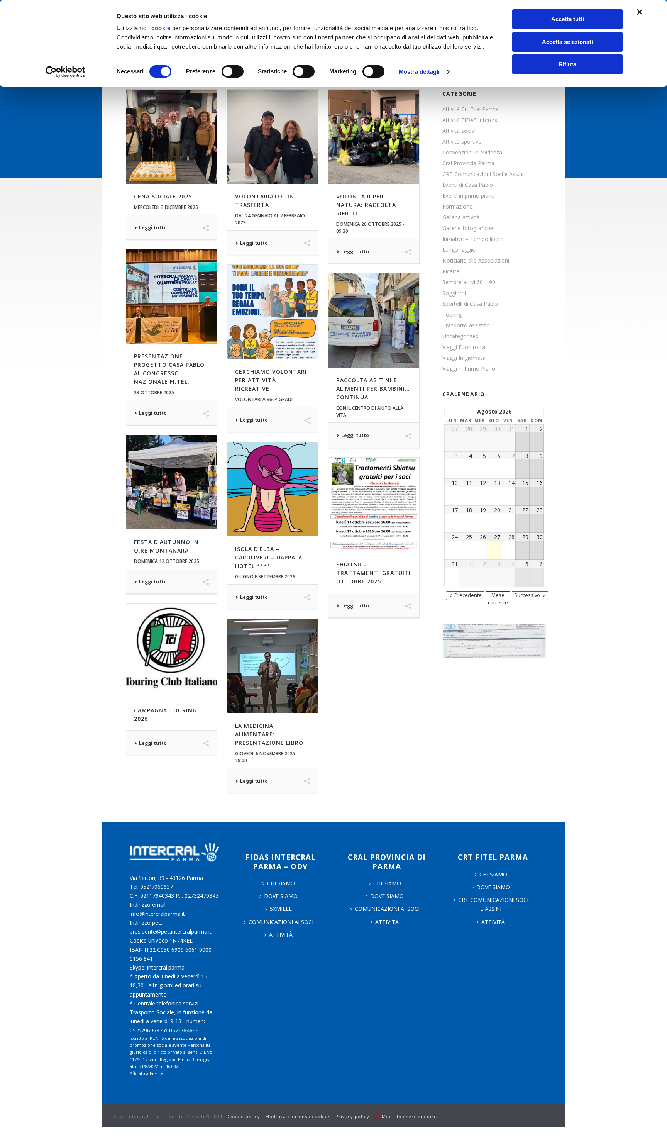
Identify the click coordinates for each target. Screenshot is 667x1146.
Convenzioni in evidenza (472, 152)
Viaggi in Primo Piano (468, 368)
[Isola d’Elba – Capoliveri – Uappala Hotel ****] (272, 489)
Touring (452, 314)
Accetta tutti (567, 19)
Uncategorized (460, 336)
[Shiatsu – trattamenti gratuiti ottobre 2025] (373, 505)
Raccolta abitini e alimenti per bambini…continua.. (373, 388)
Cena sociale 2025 (163, 196)
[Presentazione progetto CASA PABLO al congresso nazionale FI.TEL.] (171, 296)
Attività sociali (459, 130)
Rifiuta (567, 64)
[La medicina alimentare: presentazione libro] (272, 666)
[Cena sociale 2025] (171, 137)
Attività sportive (461, 141)
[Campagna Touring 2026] (171, 651)
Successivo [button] (527, 595)
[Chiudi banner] (639, 12)
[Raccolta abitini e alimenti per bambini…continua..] (373, 320)
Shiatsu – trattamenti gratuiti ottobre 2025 (373, 573)
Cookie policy (243, 1116)
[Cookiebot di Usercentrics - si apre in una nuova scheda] (65, 72)
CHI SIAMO (281, 883)
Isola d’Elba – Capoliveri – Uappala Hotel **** (268, 557)
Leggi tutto (153, 227)
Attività (281, 934)
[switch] (233, 71)
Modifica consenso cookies (297, 1116)
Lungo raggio (459, 249)
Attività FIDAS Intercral (470, 120)
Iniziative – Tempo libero (473, 239)
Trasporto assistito (466, 325)
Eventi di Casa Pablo (467, 184)
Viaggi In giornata (464, 357)
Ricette (451, 271)
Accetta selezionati (567, 42)
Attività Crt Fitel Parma (470, 109)
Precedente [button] (468, 595)
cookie (160, 28)
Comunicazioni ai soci (281, 922)
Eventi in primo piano (468, 195)
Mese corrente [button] (498, 599)
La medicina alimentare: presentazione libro (269, 734)
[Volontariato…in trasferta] (272, 137)
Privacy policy (352, 1116)
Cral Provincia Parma (468, 163)
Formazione (457, 206)
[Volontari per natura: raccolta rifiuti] (373, 137)
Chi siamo (387, 883)
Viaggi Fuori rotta (463, 347)
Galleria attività (460, 217)
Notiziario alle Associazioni (475, 260)
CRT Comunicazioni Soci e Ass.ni (482, 174)
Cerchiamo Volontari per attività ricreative (271, 380)
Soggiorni (454, 293)
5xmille (281, 908)
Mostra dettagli (419, 71)
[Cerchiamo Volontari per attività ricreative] (272, 312)
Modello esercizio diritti (411, 1116)
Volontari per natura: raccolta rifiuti (366, 205)
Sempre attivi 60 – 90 (468, 282)
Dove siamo (281, 896)
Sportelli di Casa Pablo (470, 303)
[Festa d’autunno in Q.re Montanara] (171, 482)
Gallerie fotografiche (467, 228)
